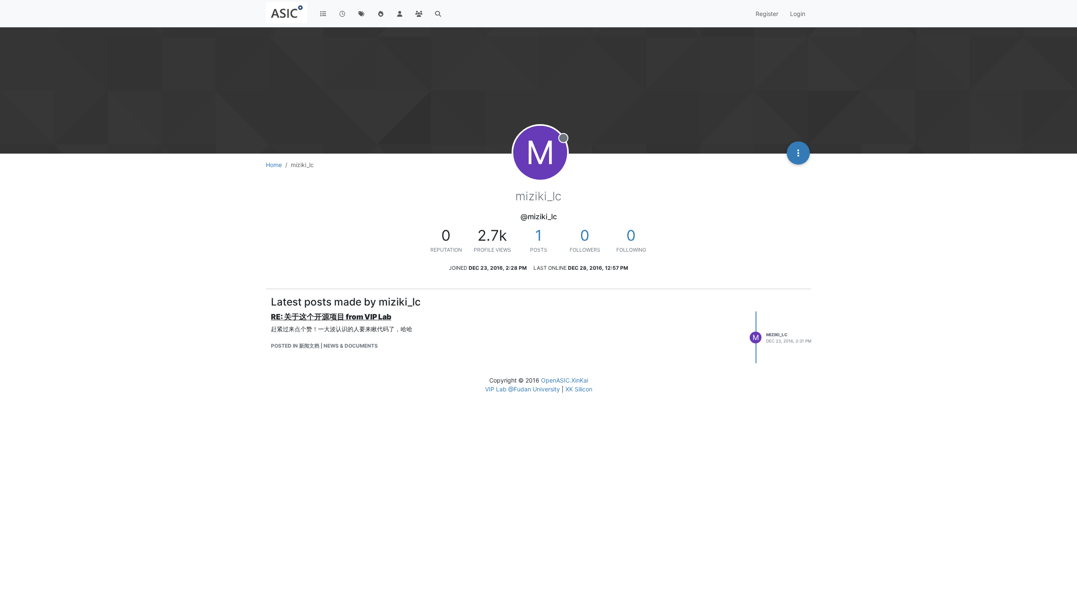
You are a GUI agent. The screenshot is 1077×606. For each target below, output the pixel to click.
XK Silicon (578, 389)
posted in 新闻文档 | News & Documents (324, 346)
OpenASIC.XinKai (564, 380)
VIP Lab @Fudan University (522, 389)
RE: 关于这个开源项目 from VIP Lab (331, 316)
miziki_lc (777, 334)
